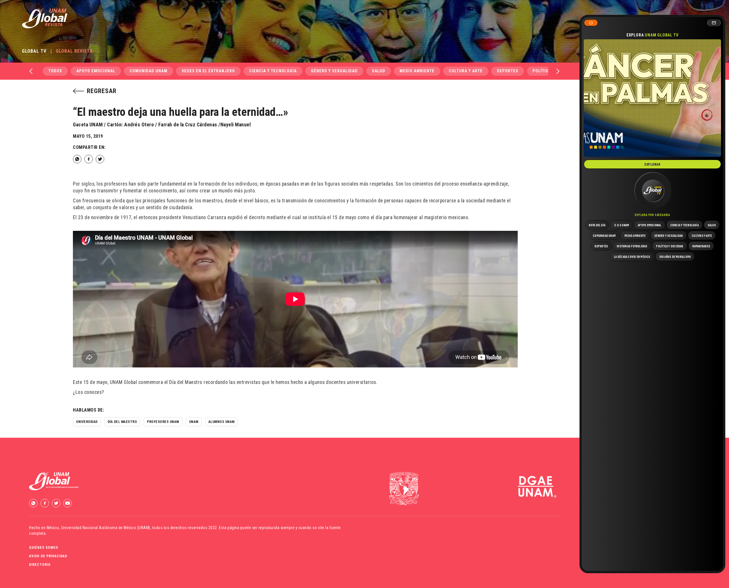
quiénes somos (43, 548)
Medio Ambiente (417, 71)
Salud (378, 71)
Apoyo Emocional (95, 71)
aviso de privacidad (48, 556)
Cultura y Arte (466, 71)
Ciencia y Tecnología (273, 71)
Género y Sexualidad (334, 71)
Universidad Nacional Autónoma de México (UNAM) (105, 527)
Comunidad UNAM (148, 71)
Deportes (507, 71)
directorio (40, 565)
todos (55, 71)
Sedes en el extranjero (208, 71)
